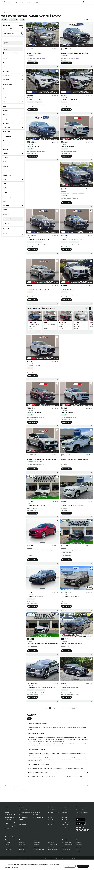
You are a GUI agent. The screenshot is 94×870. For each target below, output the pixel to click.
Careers (47, 859)
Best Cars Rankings (23, 817)
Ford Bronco (36, 844)
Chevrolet (64, 839)
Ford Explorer (37, 852)
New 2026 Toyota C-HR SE (49, 324)
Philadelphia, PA (65, 822)
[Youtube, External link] (82, 830)
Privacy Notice (16, 864)
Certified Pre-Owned (10, 814)
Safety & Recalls (22, 819)
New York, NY (65, 824)
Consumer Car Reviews (24, 810)
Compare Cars (22, 814)
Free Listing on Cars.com (39, 814)
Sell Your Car (36, 810)
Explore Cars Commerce (81, 810)
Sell (22, 2)
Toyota (6, 839)
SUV (20, 12)
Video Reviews (22, 824)
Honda (20, 839)
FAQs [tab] (29, 718)
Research (28, 2)
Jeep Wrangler (51, 842)
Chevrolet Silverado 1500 (67, 844)
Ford (35, 839)
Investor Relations (38, 859)
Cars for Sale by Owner (10, 817)
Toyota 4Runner (8, 852)
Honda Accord (22, 847)
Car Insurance (51, 819)
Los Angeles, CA (65, 814)
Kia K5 (77, 849)
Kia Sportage (79, 842)
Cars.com (53, 864)
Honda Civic (22, 844)
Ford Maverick (37, 842)
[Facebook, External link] (80, 830)
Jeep (49, 839)
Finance (36, 2)
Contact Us (29, 859)
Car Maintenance (51, 822)
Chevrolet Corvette (66, 842)
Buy (16, 2)
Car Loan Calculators (52, 810)
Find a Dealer (8, 819)
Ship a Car (50, 814)
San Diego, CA (65, 827)
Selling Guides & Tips (38, 817)
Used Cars (7, 810)
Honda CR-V (22, 842)
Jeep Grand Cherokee (53, 844)
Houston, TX (64, 812)
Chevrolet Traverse (66, 847)
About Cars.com (21, 859)
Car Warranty (51, 817)
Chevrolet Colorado (66, 852)
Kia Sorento (79, 844)
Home (2, 12)
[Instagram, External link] (85, 830)
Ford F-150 (36, 847)
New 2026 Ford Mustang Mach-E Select (79, 325)
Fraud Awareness (66, 859)
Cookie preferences (69, 866)
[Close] (92, 861)
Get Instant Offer (37, 812)
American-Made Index (24, 822)
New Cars (7, 812)
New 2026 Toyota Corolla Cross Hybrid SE (34, 325)
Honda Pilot (22, 849)
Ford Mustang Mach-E (39, 849)
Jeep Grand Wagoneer (53, 849)
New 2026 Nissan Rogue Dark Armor (65, 325)
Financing (7, 828)
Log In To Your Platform (81, 812)
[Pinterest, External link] (88, 830)
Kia (77, 839)
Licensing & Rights (55, 859)
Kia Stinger (78, 847)
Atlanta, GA (64, 819)
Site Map (50, 824)
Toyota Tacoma (8, 847)
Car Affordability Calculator (54, 812)
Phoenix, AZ (64, 817)
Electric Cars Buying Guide (11, 826)
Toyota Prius (8, 844)
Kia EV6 (78, 852)
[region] (47, 864)
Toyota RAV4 (8, 842)
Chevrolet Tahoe (66, 849)
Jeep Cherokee (51, 852)
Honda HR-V (22, 852)
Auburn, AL (15, 12)
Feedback (74, 859)
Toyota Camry (8, 849)
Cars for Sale (8, 12)
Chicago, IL (64, 810)
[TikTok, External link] (77, 830)
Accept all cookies (82, 866)
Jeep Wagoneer (51, 847)
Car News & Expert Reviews (25, 812)
